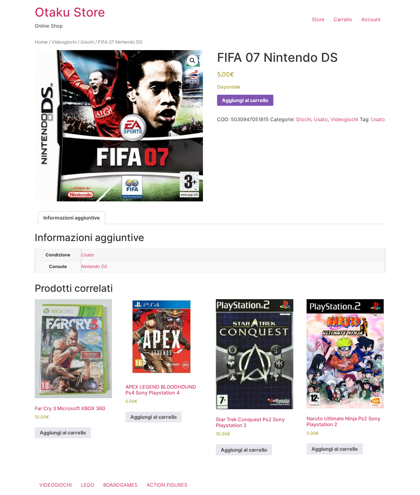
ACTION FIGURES (167, 485)
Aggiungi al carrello (245, 100)
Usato (321, 119)
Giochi (87, 42)
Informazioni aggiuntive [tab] (71, 218)
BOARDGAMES (120, 485)
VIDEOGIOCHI (55, 485)
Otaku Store (70, 12)
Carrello (343, 19)
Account (371, 19)
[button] (192, 60)
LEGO (87, 485)
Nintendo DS (94, 266)
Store (318, 19)
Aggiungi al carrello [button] (63, 433)
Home (41, 42)
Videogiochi (64, 42)
